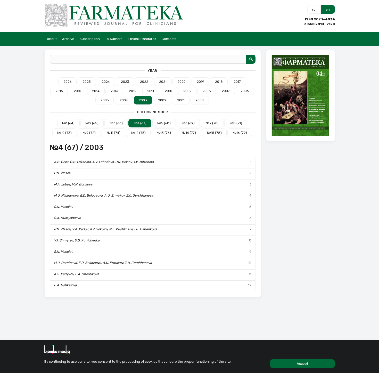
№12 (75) (138, 133)
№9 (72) (89, 133)
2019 (200, 82)
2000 (199, 100)
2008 (206, 91)
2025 (87, 82)
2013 (114, 91)
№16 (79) (240, 133)
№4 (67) (140, 123)
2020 (181, 82)
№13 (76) (163, 133)
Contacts (169, 39)
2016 (59, 91)
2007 (226, 91)
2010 (168, 91)
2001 (181, 100)
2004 (124, 100)
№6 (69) (188, 123)
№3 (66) (116, 123)
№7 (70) (212, 123)
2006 (245, 91)
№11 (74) (113, 133)
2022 (144, 82)
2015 (77, 91)
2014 (96, 91)
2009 (187, 91)
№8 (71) (235, 123)
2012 (132, 91)
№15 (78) (214, 133)
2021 (163, 82)
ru (314, 9)
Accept (302, 364)
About (52, 39)
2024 (106, 82)
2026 (67, 82)
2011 (150, 91)
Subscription (90, 39)
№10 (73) (64, 133)
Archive (68, 39)
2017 (237, 82)
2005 (105, 100)
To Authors (113, 39)
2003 (143, 100)
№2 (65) (91, 123)
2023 (125, 82)
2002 (162, 100)
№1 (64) (68, 123)
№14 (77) (189, 133)
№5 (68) (164, 123)
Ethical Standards (142, 39)
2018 (219, 82)
